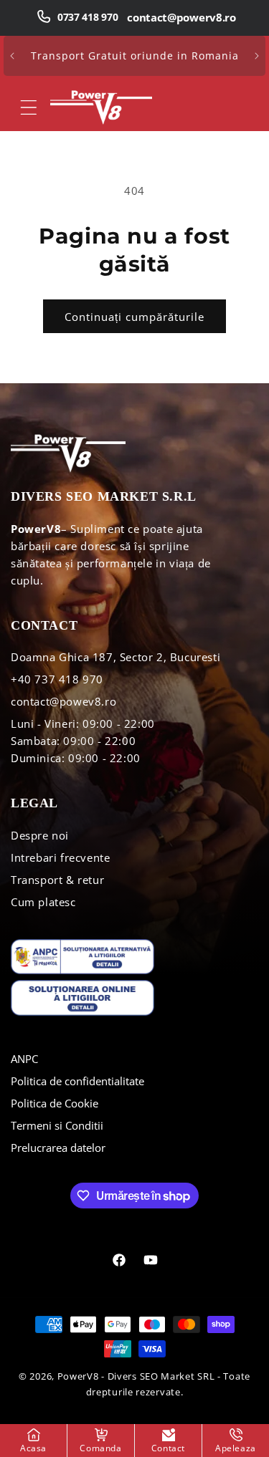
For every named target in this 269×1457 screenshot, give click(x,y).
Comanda (100, 1448)
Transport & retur (57, 879)
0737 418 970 (87, 17)
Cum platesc (43, 902)
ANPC (24, 1059)
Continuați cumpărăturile (134, 316)
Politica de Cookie (54, 1103)
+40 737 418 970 (57, 679)
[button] (28, 107)
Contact (168, 1448)
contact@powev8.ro (63, 701)
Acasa (33, 1448)
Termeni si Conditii (57, 1125)
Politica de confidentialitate (77, 1081)
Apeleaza (235, 1448)
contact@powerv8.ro (181, 17)
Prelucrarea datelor (58, 1147)
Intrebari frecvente (60, 857)
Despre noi (40, 835)
